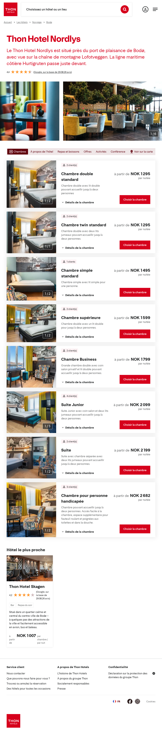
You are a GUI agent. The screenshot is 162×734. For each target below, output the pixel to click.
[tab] (17, 151)
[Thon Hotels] (10, 9)
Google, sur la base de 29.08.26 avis (52, 72)
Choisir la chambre (134, 199)
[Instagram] (137, 701)
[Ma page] (145, 9)
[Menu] (155, 9)
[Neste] (158, 111)
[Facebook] (129, 701)
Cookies (150, 701)
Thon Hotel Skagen (27, 586)
